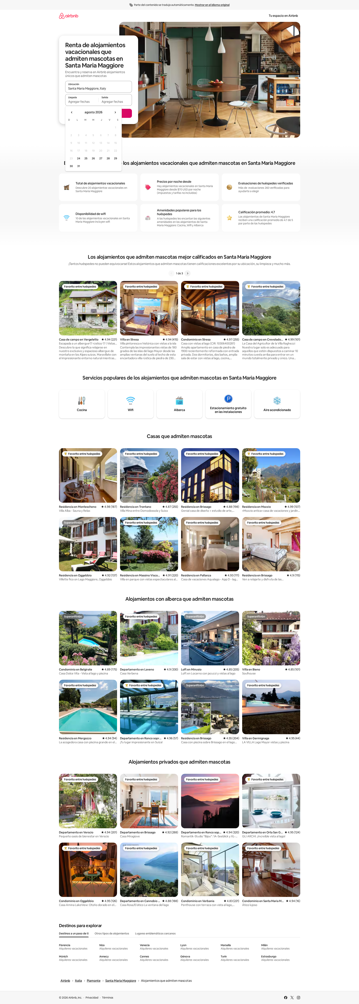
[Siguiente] (187, 273)
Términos (107, 997)
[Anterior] (171, 273)
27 (100, 158)
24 (78, 158)
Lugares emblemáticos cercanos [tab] (155, 933)
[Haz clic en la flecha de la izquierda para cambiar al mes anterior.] (72, 112)
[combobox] (98, 88)
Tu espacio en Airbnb (283, 16)
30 (71, 166)
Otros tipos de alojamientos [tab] (112, 933)
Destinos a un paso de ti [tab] (74, 933)
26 (93, 158)
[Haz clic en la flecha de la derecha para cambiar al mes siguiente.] (115, 112)
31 (78, 166)
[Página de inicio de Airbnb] (68, 16)
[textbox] (82, 101)
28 (108, 158)
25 (85, 158)
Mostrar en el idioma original (212, 5)
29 (115, 158)
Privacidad (92, 997)
